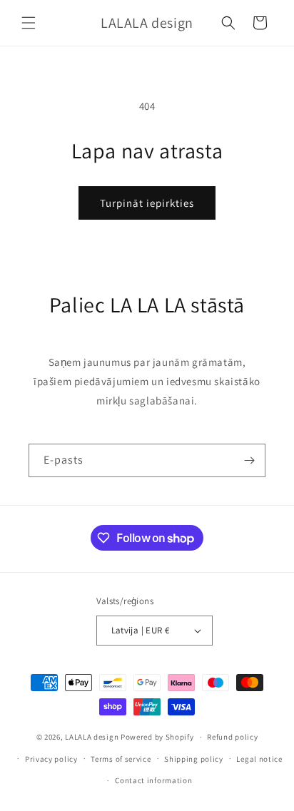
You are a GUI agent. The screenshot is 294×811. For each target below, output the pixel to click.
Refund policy (232, 737)
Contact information (153, 780)
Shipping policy (193, 759)
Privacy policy (51, 759)
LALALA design (91, 737)
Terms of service (121, 759)
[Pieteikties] (249, 460)
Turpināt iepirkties (147, 203)
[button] (28, 23)
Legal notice (259, 759)
